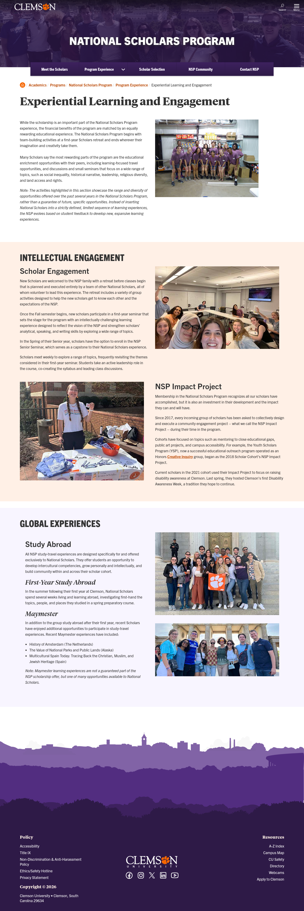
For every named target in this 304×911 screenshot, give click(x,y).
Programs (57, 85)
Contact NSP (249, 69)
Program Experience (99, 69)
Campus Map (273, 852)
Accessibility (29, 846)
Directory (277, 865)
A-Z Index (276, 846)
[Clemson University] (35, 11)
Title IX (25, 852)
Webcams (276, 872)
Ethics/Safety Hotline (36, 870)
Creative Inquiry (180, 456)
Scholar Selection (152, 69)
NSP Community (201, 69)
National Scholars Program (90, 85)
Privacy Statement (34, 877)
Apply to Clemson (270, 879)
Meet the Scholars (54, 69)
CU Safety (276, 859)
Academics (38, 85)
